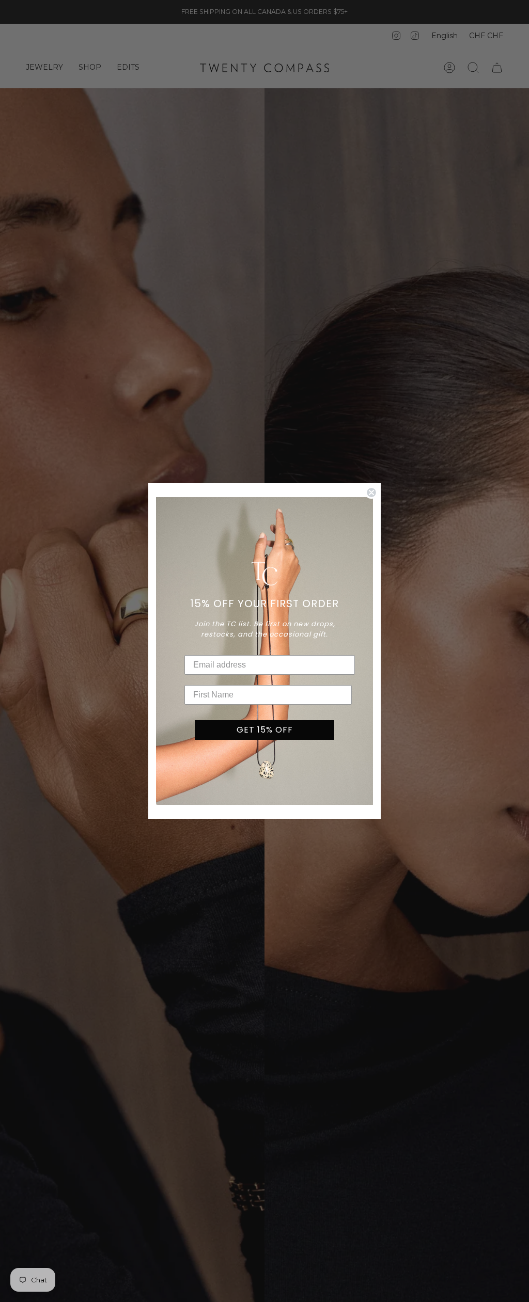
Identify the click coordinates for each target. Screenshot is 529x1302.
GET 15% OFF (265, 730)
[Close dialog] (371, 492)
